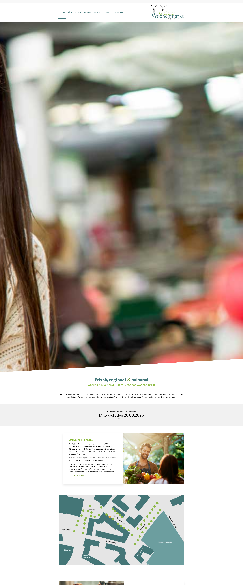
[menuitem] (62, 12)
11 (152, 509)
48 (128, 530)
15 (138, 528)
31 (122, 517)
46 (118, 524)
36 (144, 520)
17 (109, 517)
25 (90, 506)
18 (124, 528)
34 (135, 544)
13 (150, 513)
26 (88, 511)
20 (81, 515)
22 (78, 521)
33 (138, 540)
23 (74, 531)
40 (117, 513)
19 (121, 526)
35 (141, 524)
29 (101, 507)
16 (91, 516)
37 (147, 516)
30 (113, 509)
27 (94, 517)
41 (91, 512)
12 (146, 528)
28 (99, 515)
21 (106, 514)
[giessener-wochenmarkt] (167, 12)
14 (142, 532)
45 (115, 511)
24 (76, 525)
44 (83, 510)
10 (149, 524)
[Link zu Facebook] (59, 1)
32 (120, 515)
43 (151, 521)
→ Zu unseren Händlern (77, 475)
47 (160, 510)
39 (113, 519)
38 (132, 535)
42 (85, 520)
